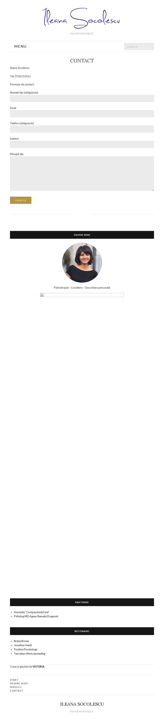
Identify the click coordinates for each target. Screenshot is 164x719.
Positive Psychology (25, 649)
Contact (16, 690)
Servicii (16, 687)
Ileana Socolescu (82, 704)
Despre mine (19, 683)
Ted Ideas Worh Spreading (29, 653)
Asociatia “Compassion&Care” (31, 612)
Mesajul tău (16, 154)
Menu (20, 46)
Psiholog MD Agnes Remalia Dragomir (36, 616)
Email (13, 107)
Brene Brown (21, 641)
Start (14, 680)
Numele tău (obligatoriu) (24, 92)
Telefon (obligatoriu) (22, 123)
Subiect (14, 138)
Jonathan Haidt (23, 645)
